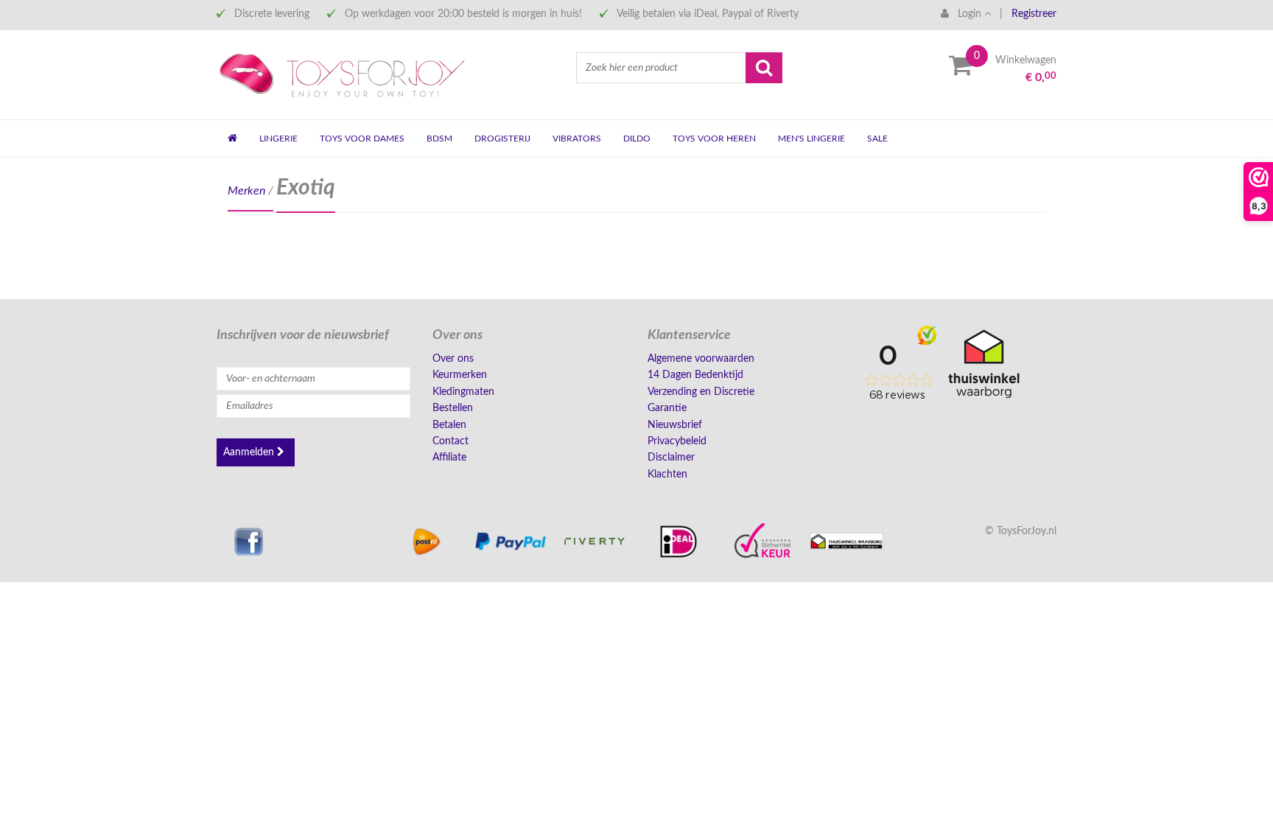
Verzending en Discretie (701, 392)
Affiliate (449, 457)
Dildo (636, 138)
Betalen (449, 425)
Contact (450, 441)
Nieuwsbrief (675, 425)
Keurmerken (459, 375)
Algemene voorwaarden (701, 359)
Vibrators (577, 138)
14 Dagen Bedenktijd (695, 375)
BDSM (439, 138)
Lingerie (278, 138)
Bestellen (452, 408)
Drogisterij (502, 138)
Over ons (453, 359)
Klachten (667, 474)
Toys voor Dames (362, 138)
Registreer (1033, 14)
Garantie (667, 408)
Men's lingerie (811, 138)
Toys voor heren (714, 138)
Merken (246, 191)
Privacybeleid (677, 441)
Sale (877, 138)
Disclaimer (671, 457)
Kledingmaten (463, 392)
